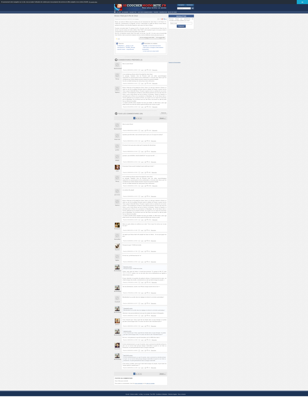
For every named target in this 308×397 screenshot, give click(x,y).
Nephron (117, 92)
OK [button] (302, 2)
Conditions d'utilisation (161, 394)
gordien (117, 149)
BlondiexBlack (117, 270)
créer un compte (150, 383)
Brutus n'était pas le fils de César (126, 16)
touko (117, 170)
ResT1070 (117, 348)
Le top (119, 12)
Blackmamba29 (118, 68)
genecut (117, 324)
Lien (142, 70)
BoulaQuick (117, 228)
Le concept (146, 394)
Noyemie (117, 249)
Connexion (190, 5)
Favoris (156, 12)
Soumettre (133, 12)
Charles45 (117, 301)
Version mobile (134, 394)
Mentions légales (172, 394)
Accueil (127, 394)
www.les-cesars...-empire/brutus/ (125, 49)
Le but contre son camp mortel (151, 51)
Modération (163, 12)
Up (145, 70)
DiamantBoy (117, 239)
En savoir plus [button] (93, 2)
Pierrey (117, 79)
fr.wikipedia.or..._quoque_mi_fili (125, 45)
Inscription (181, 5)
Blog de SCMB (172, 12)
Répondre (154, 70)
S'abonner (163, 112)
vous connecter (139, 383)
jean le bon (117, 194)
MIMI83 (117, 160)
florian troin (117, 139)
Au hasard (125, 12)
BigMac (117, 260)
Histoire (137, 19)
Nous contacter (182, 394)
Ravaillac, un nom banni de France (152, 45)
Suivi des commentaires (145, 12)
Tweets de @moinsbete (174, 62)
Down (147, 70)
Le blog (141, 394)
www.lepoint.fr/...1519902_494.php (126, 47)
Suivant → (162, 118)
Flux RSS (152, 394)
